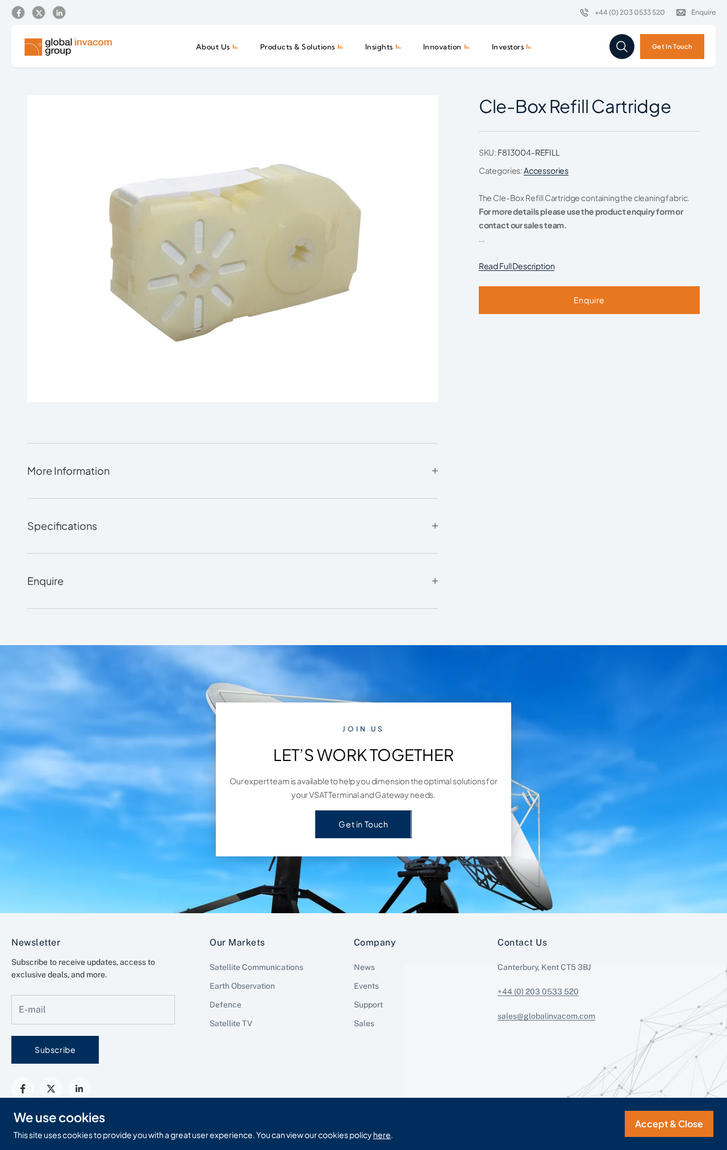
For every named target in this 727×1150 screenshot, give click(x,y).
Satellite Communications (256, 967)
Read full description (517, 266)
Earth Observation (242, 985)
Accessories (546, 170)
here (382, 1135)
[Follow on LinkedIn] (59, 13)
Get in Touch (363, 824)
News (364, 967)
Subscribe (55, 1049)
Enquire (589, 300)
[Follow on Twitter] (39, 13)
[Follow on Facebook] (18, 13)
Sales (364, 1023)
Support (368, 1004)
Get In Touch (672, 46)
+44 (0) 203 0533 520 (538, 991)
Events (366, 985)
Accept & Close (669, 1124)
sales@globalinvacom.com (546, 1016)
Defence (225, 1004)
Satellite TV (231, 1023)
